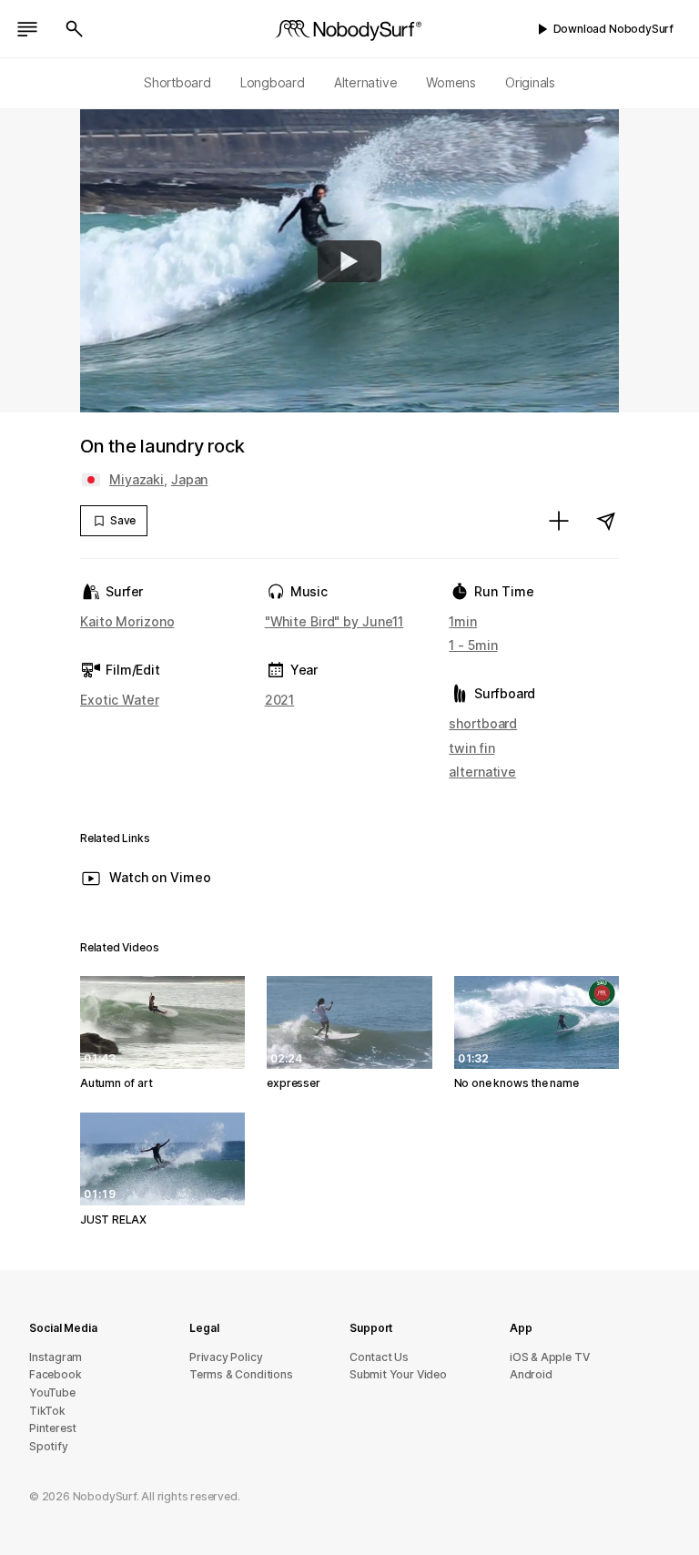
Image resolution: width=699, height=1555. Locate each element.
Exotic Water (119, 699)
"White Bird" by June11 (334, 621)
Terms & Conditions (241, 1374)
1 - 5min (473, 645)
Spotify (48, 1446)
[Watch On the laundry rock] (349, 261)
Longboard (272, 82)
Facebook (55, 1374)
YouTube (52, 1392)
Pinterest (52, 1428)
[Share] (606, 521)
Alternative (366, 82)
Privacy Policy (225, 1357)
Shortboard (177, 82)
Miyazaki (136, 479)
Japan (189, 479)
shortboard (483, 723)
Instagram (55, 1357)
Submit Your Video (398, 1374)
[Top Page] (349, 29)
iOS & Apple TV (549, 1357)
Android (531, 1374)
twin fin (471, 748)
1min (463, 621)
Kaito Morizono (127, 621)
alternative (482, 771)
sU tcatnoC (379, 1357)
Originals (530, 82)
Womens (451, 82)
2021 (280, 699)
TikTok (47, 1411)
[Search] (74, 29)
